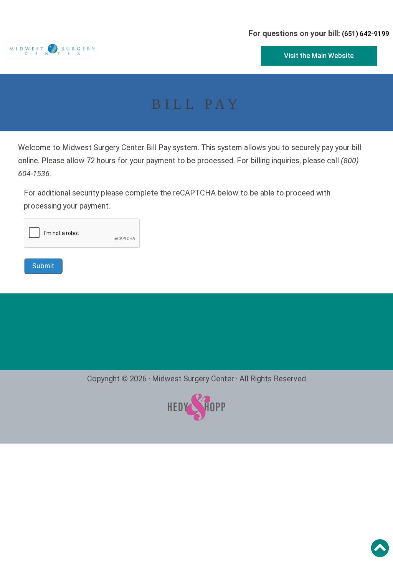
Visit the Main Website (319, 55)
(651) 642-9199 (365, 34)
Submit (43, 266)
